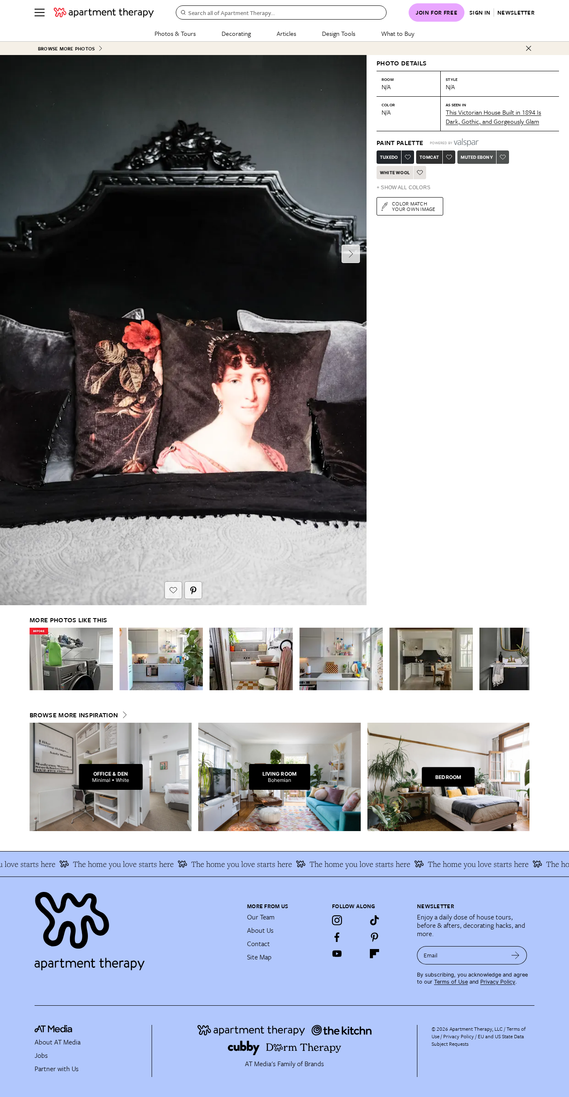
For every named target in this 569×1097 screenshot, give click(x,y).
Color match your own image (414, 206)
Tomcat (429, 157)
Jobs (41, 1055)
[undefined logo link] (104, 13)
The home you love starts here (107, 864)
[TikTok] (374, 920)
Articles (286, 33)
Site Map (259, 957)
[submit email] (515, 955)
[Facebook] (337, 937)
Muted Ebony (476, 157)
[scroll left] (36, 659)
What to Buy (397, 33)
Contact (258, 944)
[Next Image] (351, 254)
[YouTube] (337, 954)
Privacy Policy (497, 982)
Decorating (236, 33)
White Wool (395, 172)
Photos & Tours (175, 33)
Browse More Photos (66, 48)
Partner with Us (57, 1069)
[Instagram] (337, 920)
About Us (260, 930)
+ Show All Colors (403, 187)
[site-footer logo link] (53, 1030)
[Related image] (71, 659)
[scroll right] (522, 659)
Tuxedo (389, 157)
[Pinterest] (374, 937)
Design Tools (338, 33)
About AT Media (57, 1042)
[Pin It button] (193, 590)
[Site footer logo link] (136, 927)
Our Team (261, 917)
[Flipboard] (374, 954)
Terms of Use (451, 982)
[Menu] (40, 13)
